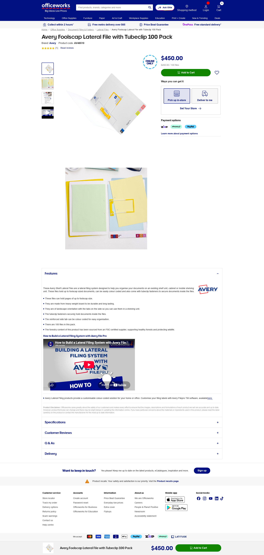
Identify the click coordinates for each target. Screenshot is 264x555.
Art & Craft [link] (117, 18)
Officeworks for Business (85, 507)
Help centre (48, 525)
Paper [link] (102, 18)
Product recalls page (168, 481)
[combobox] (114, 7)
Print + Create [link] (178, 18)
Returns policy (49, 511)
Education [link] (160, 18)
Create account (80, 498)
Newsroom (140, 511)
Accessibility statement (145, 516)
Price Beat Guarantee (114, 498)
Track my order (49, 502)
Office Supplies (57, 29)
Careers (138, 502)
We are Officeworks (144, 498)
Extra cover (109, 507)
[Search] (149, 7)
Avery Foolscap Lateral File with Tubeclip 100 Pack (136, 29)
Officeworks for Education (85, 511)
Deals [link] (217, 18)
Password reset (80, 502)
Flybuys (107, 511)
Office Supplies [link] (69, 18)
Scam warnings (49, 516)
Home (44, 29)
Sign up (202, 470)
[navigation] (49, 18)
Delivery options (50, 507)
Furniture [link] (87, 18)
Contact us (47, 520)
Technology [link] (49, 18)
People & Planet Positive (146, 507)
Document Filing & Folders (81, 29)
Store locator (48, 498)
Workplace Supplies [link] (138, 18)
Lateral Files (103, 29)
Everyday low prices (113, 502)
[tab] (132, 273)
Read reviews (67, 48)
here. (210, 398)
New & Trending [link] (200, 18)
